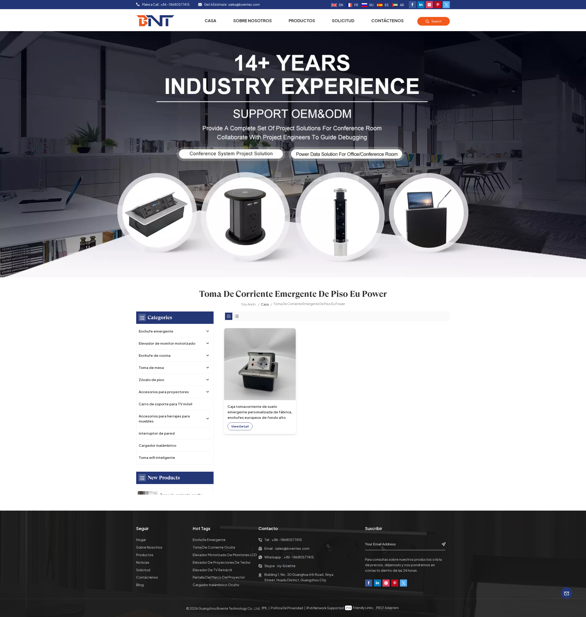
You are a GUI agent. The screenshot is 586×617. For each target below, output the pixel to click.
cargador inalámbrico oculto (216, 584)
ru (371, 5)
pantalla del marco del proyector (219, 577)
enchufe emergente (209, 539)
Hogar (141, 539)
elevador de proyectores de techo (221, 562)
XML (264, 608)
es (387, 5)
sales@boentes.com (244, 4)
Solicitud (343, 20)
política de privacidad (287, 608)
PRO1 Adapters (387, 608)
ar (402, 5)
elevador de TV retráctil (212, 570)
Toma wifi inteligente (157, 457)
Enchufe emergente (156, 331)
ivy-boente (286, 565)
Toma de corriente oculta (214, 547)
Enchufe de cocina (155, 355)
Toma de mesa (151, 367)
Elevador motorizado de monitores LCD (225, 554)
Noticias (142, 562)
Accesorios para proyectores (164, 392)
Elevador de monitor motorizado (167, 343)
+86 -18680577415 (175, 4)
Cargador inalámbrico (157, 445)
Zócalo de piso (151, 379)
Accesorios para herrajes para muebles (164, 418)
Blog (140, 584)
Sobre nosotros (252, 20)
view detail (240, 426)
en (341, 5)
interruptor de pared (157, 433)
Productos (302, 20)
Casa (210, 20)
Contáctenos (387, 20)
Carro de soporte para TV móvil (165, 404)
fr (356, 5)
